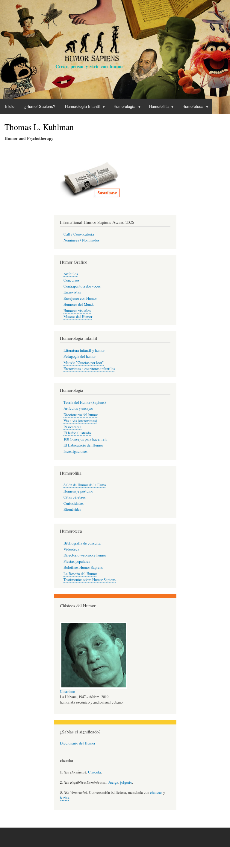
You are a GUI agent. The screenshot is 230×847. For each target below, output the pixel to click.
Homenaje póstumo (78, 491)
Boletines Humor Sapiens (83, 567)
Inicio (9, 106)
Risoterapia (72, 426)
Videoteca (71, 549)
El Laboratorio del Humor (83, 445)
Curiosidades (73, 503)
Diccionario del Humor (77, 743)
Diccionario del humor (80, 414)
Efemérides (72, 509)
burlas (64, 797)
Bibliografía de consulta (82, 543)
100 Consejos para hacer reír (85, 439)
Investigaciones (75, 451)
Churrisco (67, 691)
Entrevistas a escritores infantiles (89, 368)
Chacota (94, 772)
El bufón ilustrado (77, 432)
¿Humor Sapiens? (39, 106)
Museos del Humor (77, 316)
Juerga (113, 782)
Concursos (71, 280)
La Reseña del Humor (80, 573)
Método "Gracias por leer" (83, 362)
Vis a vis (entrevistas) (80, 420)
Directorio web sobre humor (84, 555)
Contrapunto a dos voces (82, 286)
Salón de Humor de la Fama (84, 484)
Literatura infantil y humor (84, 350)
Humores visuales (77, 310)
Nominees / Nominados (81, 240)
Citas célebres (74, 497)
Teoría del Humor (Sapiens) (84, 402)
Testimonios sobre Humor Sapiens (89, 579)
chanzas (156, 792)
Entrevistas (72, 292)
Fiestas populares (76, 561)
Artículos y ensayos (78, 408)
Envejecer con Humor (80, 298)
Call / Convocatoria (78, 234)
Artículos (70, 273)
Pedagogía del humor (79, 356)
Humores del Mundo (78, 304)
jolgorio (126, 782)
